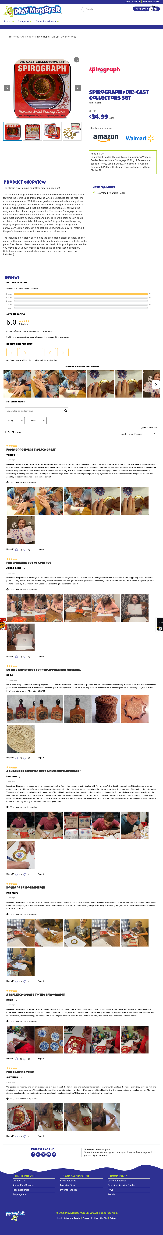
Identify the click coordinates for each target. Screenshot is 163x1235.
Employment (20, 1195)
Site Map (104, 1218)
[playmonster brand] (42, 11)
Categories (23, 22)
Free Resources (21, 1190)
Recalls (111, 1195)
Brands (8, 22)
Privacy (86, 1218)
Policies (94, 1218)
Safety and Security (72, 1218)
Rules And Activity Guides (121, 1185)
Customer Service (151, 2)
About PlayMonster (46, 22)
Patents (113, 1218)
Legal (59, 1218)
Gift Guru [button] (142, 9)
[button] (78, 88)
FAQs (110, 1190)
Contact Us (19, 1181)
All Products (28, 37)
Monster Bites (67, 1185)
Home (16, 37)
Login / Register (132, 2)
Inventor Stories (68, 1190)
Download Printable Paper (111, 193)
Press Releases (68, 1181)
